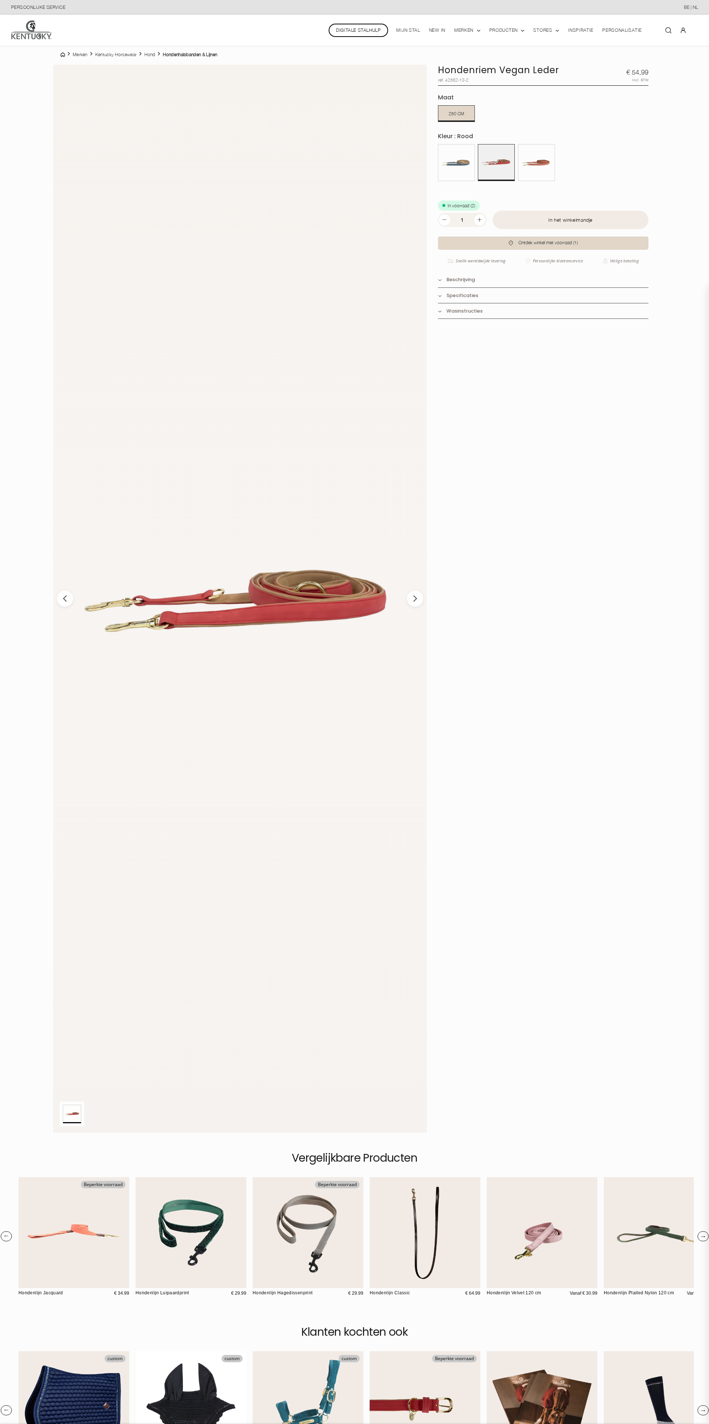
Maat (446, 97)
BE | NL (691, 7)
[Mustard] (509, 1281)
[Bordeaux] (634, 1281)
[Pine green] (142, 1281)
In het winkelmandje (570, 220)
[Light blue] (517, 1281)
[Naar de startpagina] (31, 30)
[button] (543, 243)
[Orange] (626, 1281)
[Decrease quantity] (444, 219)
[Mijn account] (683, 30)
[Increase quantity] (479, 219)
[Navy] (456, 162)
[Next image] (415, 598)
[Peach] (536, 162)
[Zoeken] (668, 30)
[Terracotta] (25, 1281)
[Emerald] (501, 1281)
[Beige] (259, 1281)
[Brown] (376, 1281)
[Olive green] (610, 1281)
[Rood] (496, 162)
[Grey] (618, 1281)
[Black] (384, 1281)
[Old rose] (493, 1281)
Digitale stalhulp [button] (358, 30)
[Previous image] (65, 598)
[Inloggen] (683, 30)
